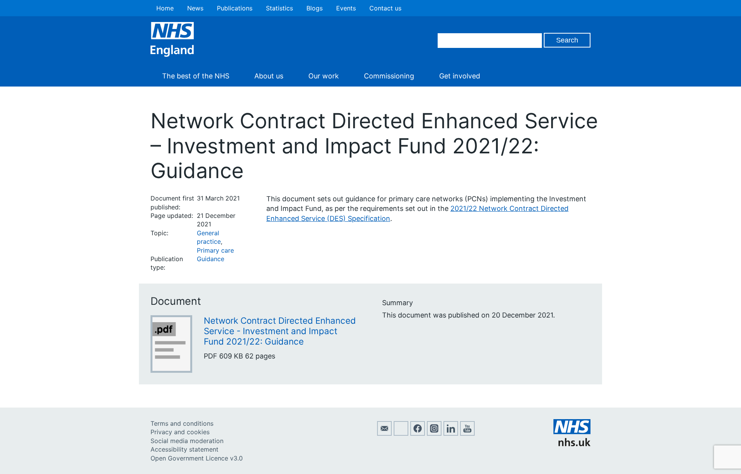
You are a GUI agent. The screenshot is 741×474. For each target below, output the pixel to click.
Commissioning (389, 76)
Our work (323, 76)
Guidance (210, 259)
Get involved (459, 76)
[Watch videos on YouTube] (467, 433)
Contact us (385, 8)
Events (346, 8)
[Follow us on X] (401, 433)
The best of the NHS (195, 76)
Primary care (215, 250)
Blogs (314, 8)
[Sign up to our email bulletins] (384, 433)
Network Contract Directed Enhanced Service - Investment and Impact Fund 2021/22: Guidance (280, 331)
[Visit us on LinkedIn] (450, 433)
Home (165, 8)
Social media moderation (187, 441)
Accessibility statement (184, 449)
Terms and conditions (182, 423)
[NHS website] (571, 444)
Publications (234, 8)
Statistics (279, 8)
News (195, 8)
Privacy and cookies (180, 432)
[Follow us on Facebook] (417, 433)
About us (268, 76)
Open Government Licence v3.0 (197, 458)
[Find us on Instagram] (434, 433)
